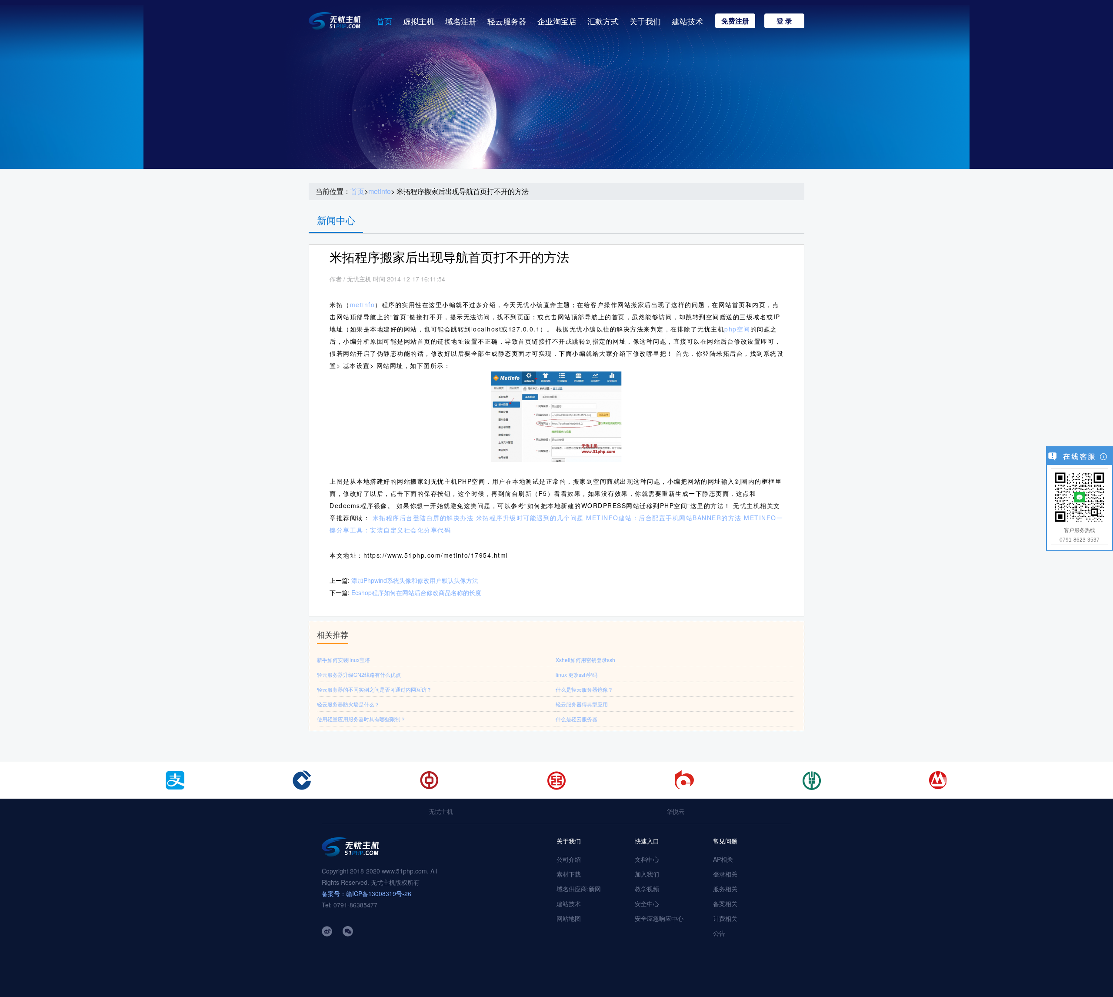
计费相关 (725, 918)
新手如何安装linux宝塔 (343, 659)
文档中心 (647, 859)
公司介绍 (568, 859)
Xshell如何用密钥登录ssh (585, 659)
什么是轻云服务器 (576, 719)
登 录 (784, 21)
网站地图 (568, 918)
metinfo (379, 191)
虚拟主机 (418, 21)
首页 (384, 21)
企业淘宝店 (556, 21)
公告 (719, 933)
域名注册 (461, 21)
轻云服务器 (507, 21)
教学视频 (647, 889)
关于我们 (645, 21)
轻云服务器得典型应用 (582, 704)
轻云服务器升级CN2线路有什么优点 (359, 674)
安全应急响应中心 (659, 918)
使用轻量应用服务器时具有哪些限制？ (361, 719)
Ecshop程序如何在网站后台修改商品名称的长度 (416, 592)
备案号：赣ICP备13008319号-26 (366, 893)
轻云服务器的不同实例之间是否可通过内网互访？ (374, 689)
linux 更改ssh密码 (576, 674)
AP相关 (723, 859)
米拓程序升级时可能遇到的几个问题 (530, 517)
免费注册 (735, 21)
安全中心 (647, 903)
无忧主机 (441, 811)
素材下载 (568, 874)
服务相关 (725, 889)
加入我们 (647, 874)
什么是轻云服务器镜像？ (584, 689)
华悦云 (675, 811)
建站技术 (687, 21)
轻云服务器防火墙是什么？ (348, 704)
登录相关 (725, 874)
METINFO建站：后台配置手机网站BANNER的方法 (664, 517)
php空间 (737, 329)
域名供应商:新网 (578, 889)
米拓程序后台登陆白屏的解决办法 (423, 517)
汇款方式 (603, 21)
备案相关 (725, 903)
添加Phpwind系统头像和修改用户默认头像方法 (414, 580)
